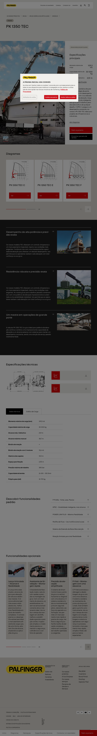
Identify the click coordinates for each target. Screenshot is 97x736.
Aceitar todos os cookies (68, 97)
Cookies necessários (51, 97)
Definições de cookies (29, 97)
